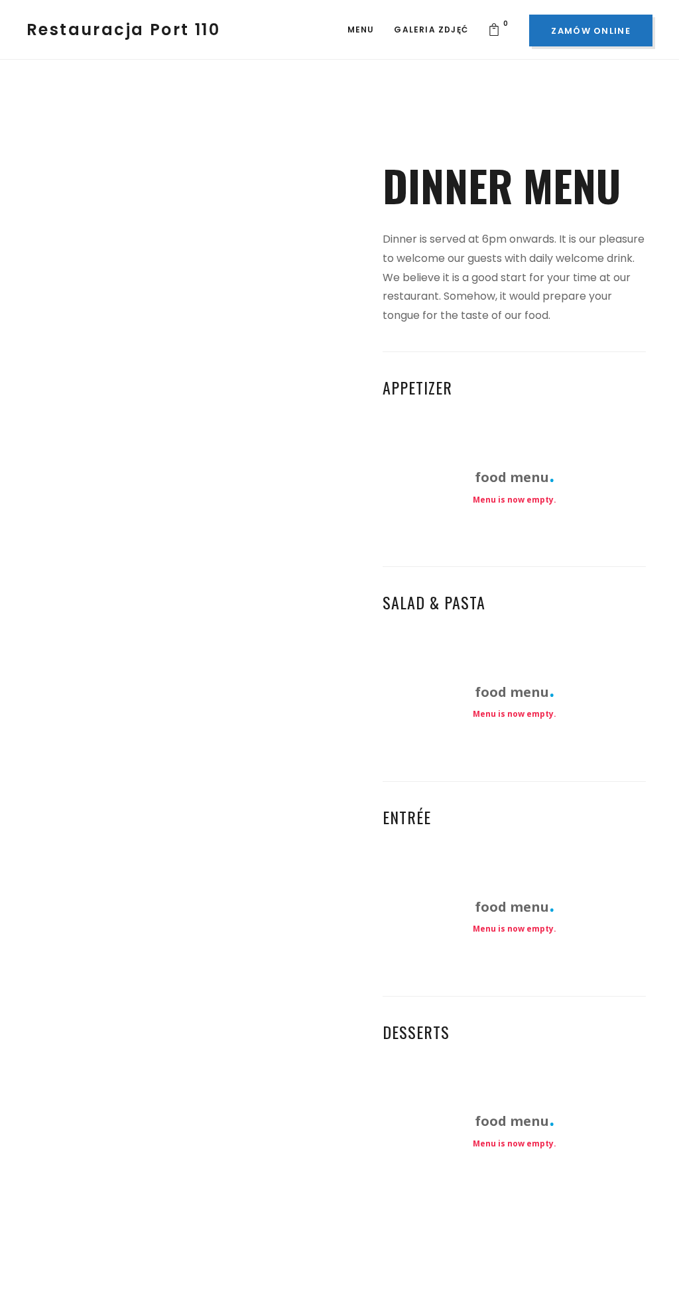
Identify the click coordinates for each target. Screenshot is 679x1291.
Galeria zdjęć (431, 29)
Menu (361, 29)
